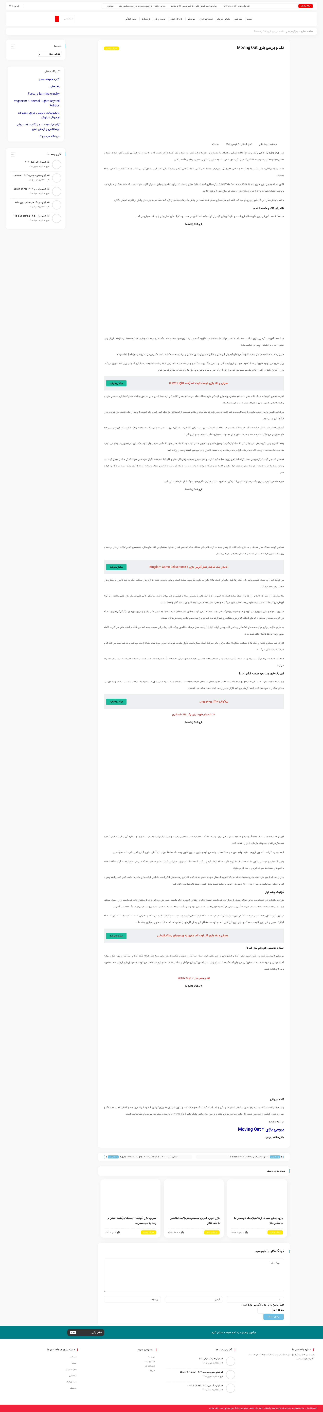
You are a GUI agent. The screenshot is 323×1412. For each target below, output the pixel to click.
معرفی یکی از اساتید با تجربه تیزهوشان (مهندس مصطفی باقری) (149, 1157)
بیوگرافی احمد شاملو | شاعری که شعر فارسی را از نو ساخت (224, 6)
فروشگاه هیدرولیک (49, 136)
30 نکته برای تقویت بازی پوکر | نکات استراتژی (193, 715)
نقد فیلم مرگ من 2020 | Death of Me (31, 189)
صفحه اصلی (307, 31)
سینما (249, 19)
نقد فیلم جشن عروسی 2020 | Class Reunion (30, 175)
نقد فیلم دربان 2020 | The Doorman (31, 216)
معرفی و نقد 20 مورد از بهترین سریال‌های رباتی (125, 6)
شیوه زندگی (131, 19)
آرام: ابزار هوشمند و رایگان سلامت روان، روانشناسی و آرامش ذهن (38, 127)
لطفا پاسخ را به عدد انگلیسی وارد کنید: (263, 1305)
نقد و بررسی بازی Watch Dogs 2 (194, 978)
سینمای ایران (206, 19)
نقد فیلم (238, 19)
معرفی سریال (223, 19)
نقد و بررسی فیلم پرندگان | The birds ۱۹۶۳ (248, 1157)
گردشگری (145, 19)
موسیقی (191, 19)
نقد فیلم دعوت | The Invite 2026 (266, 6)
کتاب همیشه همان (49, 79)
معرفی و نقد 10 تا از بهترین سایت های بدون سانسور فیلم (173, 6)
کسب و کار (160, 19)
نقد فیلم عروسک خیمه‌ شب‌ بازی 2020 (32, 202)
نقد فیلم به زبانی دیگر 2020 (37, 162)
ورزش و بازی (292, 31)
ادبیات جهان (176, 19)
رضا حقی (263, 144)
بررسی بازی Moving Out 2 (260, 1129)
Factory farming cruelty (44, 94)
